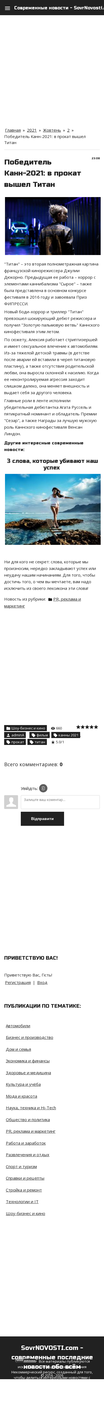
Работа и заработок (26, 1143)
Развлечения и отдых (27, 1154)
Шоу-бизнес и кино (28, 728)
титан (40, 741)
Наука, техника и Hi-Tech (31, 1107)
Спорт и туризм (21, 1166)
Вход (42, 982)
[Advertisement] (52, 67)
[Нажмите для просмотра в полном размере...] (53, 200)
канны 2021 (68, 735)
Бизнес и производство (29, 1037)
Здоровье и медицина (28, 1072)
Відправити (42, 818)
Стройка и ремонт (24, 1190)
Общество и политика (28, 1119)
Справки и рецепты (25, 1178)
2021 (32, 130)
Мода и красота (21, 1096)
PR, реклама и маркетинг (30, 1131)
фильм (42, 735)
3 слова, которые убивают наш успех (52, 464)
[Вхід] (43, 788)
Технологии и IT (22, 1201)
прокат (17, 741)
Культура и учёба (23, 1084)
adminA (17, 735)
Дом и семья (18, 1049)
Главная (13, 130)
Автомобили (18, 1025)
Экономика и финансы (28, 1060)
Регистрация (18, 982)
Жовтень (52, 130)
